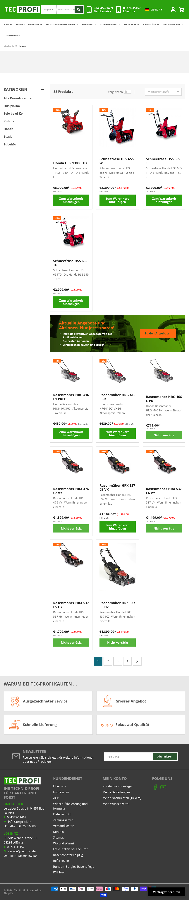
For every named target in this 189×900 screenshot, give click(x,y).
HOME (6, 24)
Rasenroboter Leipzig (68, 855)
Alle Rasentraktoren (18, 98)
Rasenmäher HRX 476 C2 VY (71, 491)
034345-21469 (16, 817)
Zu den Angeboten (158, 333)
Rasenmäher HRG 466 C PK (164, 398)
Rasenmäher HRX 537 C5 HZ (117, 605)
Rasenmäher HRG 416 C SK (117, 397)
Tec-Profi (19, 890)
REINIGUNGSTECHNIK (171, 24)
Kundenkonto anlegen (118, 786)
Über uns (59, 786)
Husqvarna (12, 106)
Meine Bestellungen (116, 792)
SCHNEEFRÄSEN (149, 24)
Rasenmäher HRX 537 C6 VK (117, 487)
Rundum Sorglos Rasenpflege (73, 867)
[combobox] (69, 9)
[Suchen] (79, 9)
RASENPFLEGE (87, 24)
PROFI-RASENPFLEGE (108, 24)
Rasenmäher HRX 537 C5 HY (71, 605)
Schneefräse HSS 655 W (116, 161)
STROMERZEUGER (13, 35)
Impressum (61, 792)
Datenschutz (62, 814)
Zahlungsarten (63, 820)
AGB (56, 798)
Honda (22, 45)
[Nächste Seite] (137, 661)
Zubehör (10, 144)
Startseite (9, 45)
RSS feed (59, 872)
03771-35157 (16, 847)
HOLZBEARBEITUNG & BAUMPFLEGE (60, 24)
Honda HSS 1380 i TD (70, 163)
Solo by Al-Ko (13, 113)
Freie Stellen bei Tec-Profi (70, 849)
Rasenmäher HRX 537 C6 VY (164, 491)
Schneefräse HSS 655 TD (70, 263)
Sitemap (59, 837)
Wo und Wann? (63, 843)
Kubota (9, 121)
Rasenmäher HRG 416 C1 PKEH (71, 397)
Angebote (20, 24)
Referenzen (61, 861)
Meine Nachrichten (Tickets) (122, 798)
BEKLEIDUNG (33, 24)
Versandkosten (63, 826)
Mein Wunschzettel (116, 804)
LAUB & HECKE (130, 24)
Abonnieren (164, 756)
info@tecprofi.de (19, 822)
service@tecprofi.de (22, 851)
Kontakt (58, 832)
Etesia (8, 137)
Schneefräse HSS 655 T (163, 161)
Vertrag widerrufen (166, 892)
